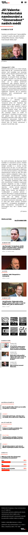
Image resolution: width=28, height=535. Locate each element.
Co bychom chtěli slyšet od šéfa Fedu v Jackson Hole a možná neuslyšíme (18, 348)
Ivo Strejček (13, 363)
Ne (2, 464)
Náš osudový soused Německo (16, 366)
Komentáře (6, 340)
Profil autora (6, 219)
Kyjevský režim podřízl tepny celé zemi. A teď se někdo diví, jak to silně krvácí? (18, 357)
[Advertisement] (14, 141)
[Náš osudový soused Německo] (5, 366)
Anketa (4, 452)
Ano (3, 460)
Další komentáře (21, 220)
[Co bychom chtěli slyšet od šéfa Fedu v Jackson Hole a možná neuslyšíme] (5, 347)
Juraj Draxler (13, 353)
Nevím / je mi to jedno (8, 468)
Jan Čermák (13, 345)
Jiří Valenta (10, 10)
